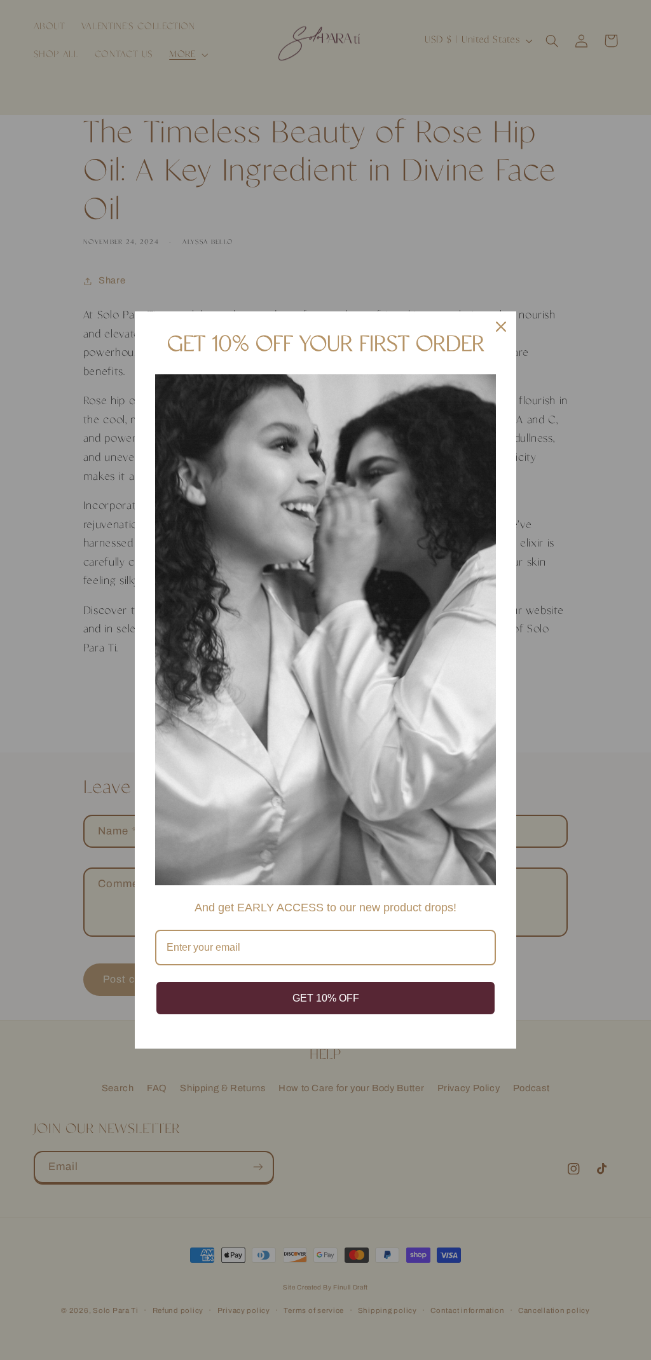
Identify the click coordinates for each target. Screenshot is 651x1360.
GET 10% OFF (325, 998)
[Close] (501, 326)
